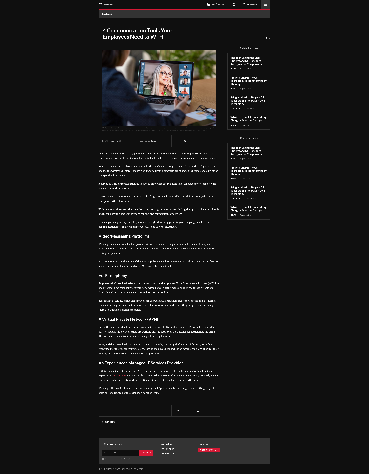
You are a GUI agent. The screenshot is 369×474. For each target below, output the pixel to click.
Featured (235, 108)
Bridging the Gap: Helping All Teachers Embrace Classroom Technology (247, 101)
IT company (119, 375)
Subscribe (146, 453)
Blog (268, 38)
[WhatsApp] (198, 141)
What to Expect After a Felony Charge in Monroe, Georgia (248, 119)
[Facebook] (178, 141)
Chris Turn (109, 422)
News (233, 69)
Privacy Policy (129, 459)
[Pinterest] (191, 141)
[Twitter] (185, 141)
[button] (234, 4)
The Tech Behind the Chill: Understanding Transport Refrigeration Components (246, 61)
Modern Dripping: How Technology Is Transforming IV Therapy (248, 81)
